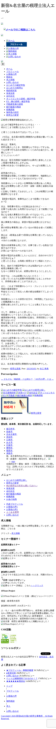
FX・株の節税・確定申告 (18, 101)
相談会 (9, 77)
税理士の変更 (12, 115)
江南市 (9, 440)
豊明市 (9, 448)
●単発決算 (11, 673)
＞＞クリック (37, 585)
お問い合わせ (12, 82)
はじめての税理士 (14, 88)
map (13, 461)
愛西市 (9, 450)
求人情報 (10, 80)
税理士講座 (15, 369)
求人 (8, 706)
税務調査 (10, 109)
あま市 (9, 442)
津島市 (9, 453)
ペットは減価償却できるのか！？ (22, 678)
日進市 (9, 445)
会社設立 (10, 96)
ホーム (9, 69)
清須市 (9, 437)
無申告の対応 (12, 112)
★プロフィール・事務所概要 (19, 670)
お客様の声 (11, 74)
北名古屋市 (11, 434)
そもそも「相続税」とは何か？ (17, 379)
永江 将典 (44, 369)
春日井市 (10, 429)
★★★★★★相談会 (15, 681)
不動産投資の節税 (14, 104)
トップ (9, 686)
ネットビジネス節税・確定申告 (20, 99)
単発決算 (10, 93)
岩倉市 (9, 431)
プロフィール (12, 71)
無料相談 (10, 701)
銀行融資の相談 (13, 107)
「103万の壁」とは (43, 379)
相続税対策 (11, 90)
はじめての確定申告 (15, 85)
